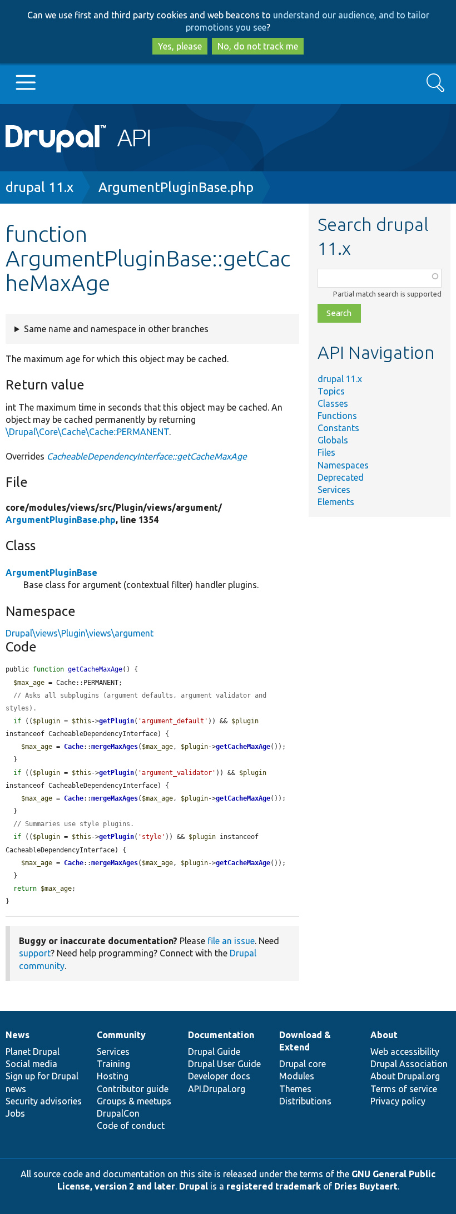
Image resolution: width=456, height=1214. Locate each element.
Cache (73, 747)
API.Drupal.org (216, 1089)
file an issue (231, 941)
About (384, 1035)
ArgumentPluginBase (51, 572)
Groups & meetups (134, 1101)
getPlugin (116, 721)
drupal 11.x (39, 187)
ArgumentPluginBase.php (176, 187)
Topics (331, 391)
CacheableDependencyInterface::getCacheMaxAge (147, 456)
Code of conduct (131, 1126)
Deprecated (341, 477)
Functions (337, 416)
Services (334, 490)
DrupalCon (118, 1113)
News (17, 1035)
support (35, 953)
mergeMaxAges (114, 747)
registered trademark (273, 1186)
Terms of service (403, 1089)
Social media (31, 1064)
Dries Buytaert (366, 1186)
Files (326, 452)
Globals (333, 440)
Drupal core (302, 1064)
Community (121, 1035)
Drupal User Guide (224, 1064)
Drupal (193, 1186)
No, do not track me (257, 46)
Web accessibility (404, 1052)
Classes (333, 403)
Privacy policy (397, 1101)
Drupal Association (409, 1064)
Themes (295, 1089)
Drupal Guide (214, 1052)
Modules (296, 1076)
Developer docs (219, 1076)
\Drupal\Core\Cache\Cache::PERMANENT (87, 432)
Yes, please (180, 46)
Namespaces (343, 465)
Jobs (15, 1113)
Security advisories (44, 1101)
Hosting (112, 1076)
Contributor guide (132, 1089)
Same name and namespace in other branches (116, 329)
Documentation (221, 1035)
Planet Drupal (33, 1052)
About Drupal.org (405, 1076)
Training (113, 1064)
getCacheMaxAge (243, 747)
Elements (336, 502)
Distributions (305, 1101)
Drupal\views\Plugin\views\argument (79, 633)
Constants (338, 428)
